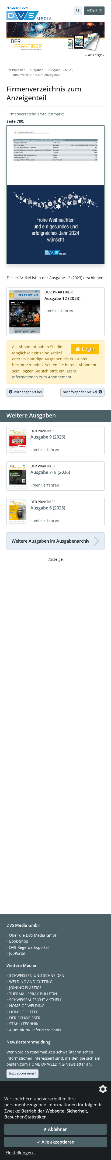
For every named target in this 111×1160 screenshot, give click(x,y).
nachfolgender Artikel (81, 391)
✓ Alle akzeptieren (55, 1142)
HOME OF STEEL (23, 1011)
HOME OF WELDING (26, 1005)
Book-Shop (18, 941)
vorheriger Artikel (27, 391)
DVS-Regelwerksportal (29, 947)
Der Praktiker (15, 70)
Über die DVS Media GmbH (33, 935)
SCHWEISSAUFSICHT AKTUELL (35, 999)
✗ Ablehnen (55, 1129)
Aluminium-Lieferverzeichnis (35, 1029)
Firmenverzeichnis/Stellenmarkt (35, 114)
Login (87, 348)
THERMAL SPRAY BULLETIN (33, 993)
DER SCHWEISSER (24, 1017)
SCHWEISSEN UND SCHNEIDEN (36, 975)
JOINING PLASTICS (25, 987)
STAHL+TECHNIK (24, 1023)
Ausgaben (36, 70)
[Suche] (78, 10)
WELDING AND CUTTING (31, 981)
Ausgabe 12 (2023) (60, 70)
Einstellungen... (20, 1153)
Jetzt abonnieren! (22, 1073)
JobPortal (17, 953)
